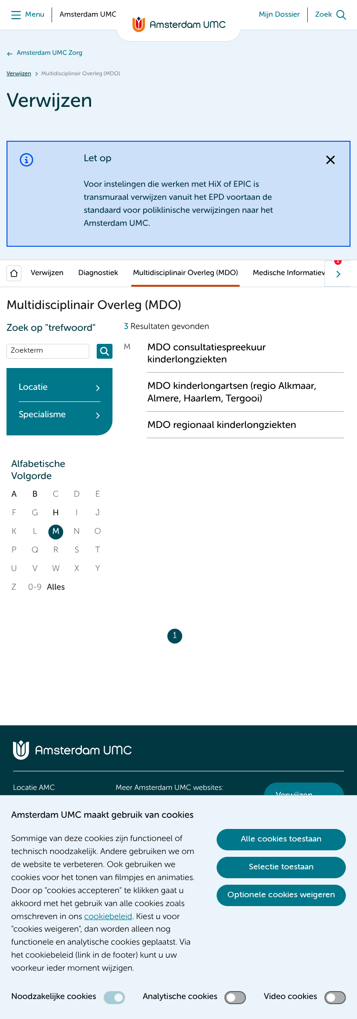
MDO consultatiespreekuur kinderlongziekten (206, 354)
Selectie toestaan (281, 867)
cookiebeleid (108, 917)
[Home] (14, 273)
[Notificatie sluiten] (330, 160)
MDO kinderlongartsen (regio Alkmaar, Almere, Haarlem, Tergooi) (231, 392)
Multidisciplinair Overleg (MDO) (185, 273)
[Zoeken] (104, 351)
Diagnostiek (98, 273)
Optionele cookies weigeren (281, 895)
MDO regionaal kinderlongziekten (221, 425)
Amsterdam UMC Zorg (49, 53)
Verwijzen (19, 74)
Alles (55, 588)
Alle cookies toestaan (281, 839)
